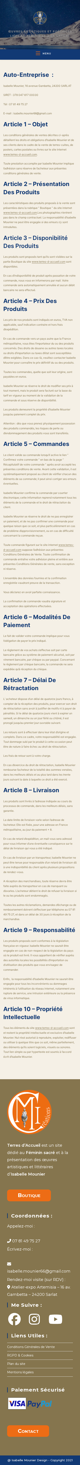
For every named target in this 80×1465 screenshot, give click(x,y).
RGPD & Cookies (20, 1355)
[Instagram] (29, 1319)
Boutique (29, 1195)
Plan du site (16, 1364)
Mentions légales (20, 1372)
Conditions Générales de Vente (31, 1347)
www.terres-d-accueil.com (20, 154)
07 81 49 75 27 (25, 1241)
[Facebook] (14, 1319)
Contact (28, 1431)
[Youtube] (43, 1319)
